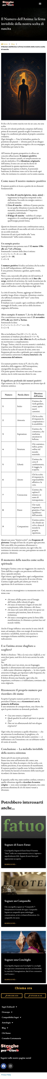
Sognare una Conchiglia (18, 959)
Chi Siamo (6, 1033)
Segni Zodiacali (8, 1006)
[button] (40, 3)
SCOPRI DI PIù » (10, 864)
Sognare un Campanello (18, 901)
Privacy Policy (6, 1075)
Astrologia (6, 1022)
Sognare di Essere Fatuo (17, 844)
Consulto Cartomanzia (11, 1038)
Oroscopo (6, 1012)
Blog (12, 44)
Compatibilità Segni (10, 1017)
